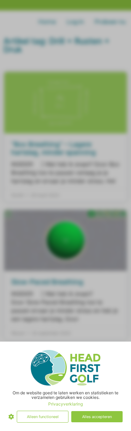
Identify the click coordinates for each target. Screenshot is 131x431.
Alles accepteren (97, 416)
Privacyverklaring (65, 404)
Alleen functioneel (43, 416)
